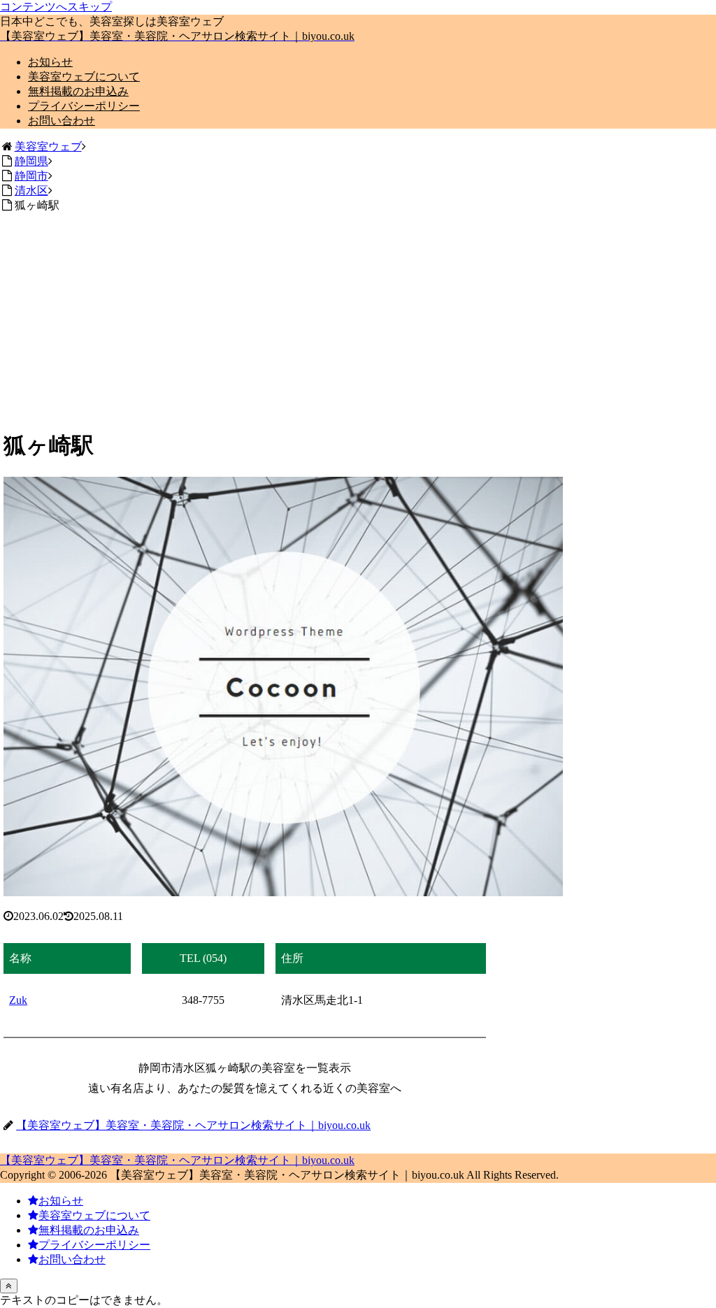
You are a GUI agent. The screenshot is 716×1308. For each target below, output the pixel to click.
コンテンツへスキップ (56, 7)
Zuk (18, 1000)
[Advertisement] (358, 318)
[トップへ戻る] (8, 1286)
